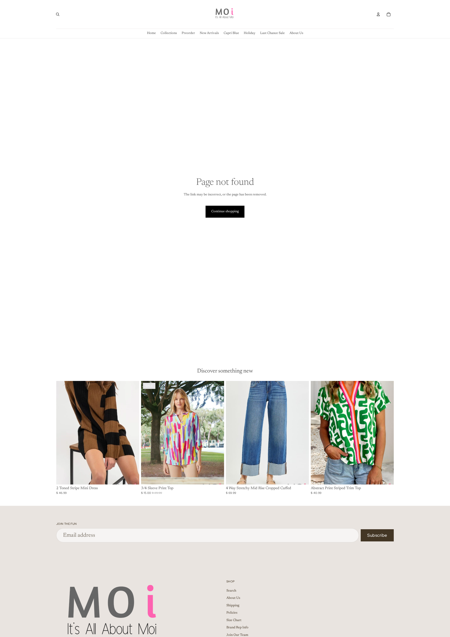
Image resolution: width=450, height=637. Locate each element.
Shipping (232, 605)
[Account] (378, 14)
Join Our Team (237, 635)
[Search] (57, 14)
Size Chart (233, 620)
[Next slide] (132, 433)
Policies (231, 613)
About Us (233, 598)
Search (231, 590)
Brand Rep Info (237, 627)
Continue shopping (225, 211)
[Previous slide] (63, 433)
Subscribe (377, 535)
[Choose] (132, 477)
